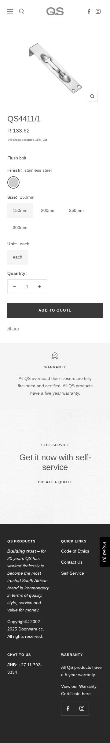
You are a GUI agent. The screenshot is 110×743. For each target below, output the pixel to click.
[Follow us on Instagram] (98, 11)
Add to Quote (55, 310)
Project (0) (104, 552)
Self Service (72, 573)
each (17, 257)
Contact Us (71, 562)
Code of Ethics (75, 551)
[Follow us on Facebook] (89, 11)
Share (13, 328)
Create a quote (55, 482)
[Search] (21, 11)
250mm (76, 210)
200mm (48, 210)
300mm (20, 227)
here (86, 693)
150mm (20, 210)
